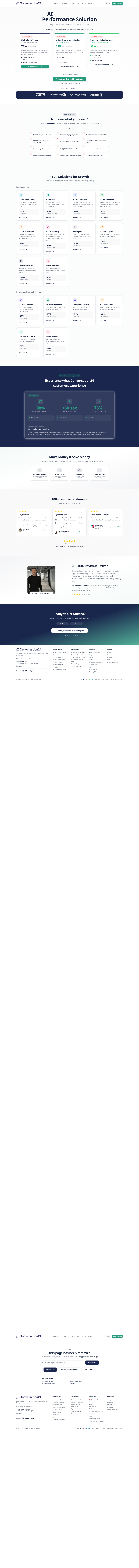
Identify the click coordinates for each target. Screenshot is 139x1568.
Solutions (55, 3)
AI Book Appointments (59, 652)
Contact (109, 657)
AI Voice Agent (57, 667)
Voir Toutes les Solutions (69, 1369)
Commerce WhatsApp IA (78, 1400)
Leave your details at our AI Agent (70, 631)
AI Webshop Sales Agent (78, 657)
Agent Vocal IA (57, 1414)
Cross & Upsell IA (58, 1412)
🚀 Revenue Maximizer (59, 669)
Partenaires (92, 1406)
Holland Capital (29, 671)
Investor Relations (112, 662)
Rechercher (92, 1362)
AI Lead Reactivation (59, 659)
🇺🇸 (86, 679)
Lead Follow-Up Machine (96, 662)
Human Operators (58, 672)
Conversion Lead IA (58, 1402)
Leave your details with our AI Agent (70, 79)
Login (108, 659)
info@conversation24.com (25, 659)
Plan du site (95, 1428)
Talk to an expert (117, 3)
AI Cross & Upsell (58, 664)
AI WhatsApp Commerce (78, 652)
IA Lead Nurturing (58, 1409)
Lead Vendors (93, 664)
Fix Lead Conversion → (34, 66)
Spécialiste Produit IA (77, 1402)
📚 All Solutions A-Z (94, 652)
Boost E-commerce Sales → (68, 66)
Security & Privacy (94, 672)
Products (64, 3)
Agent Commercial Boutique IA (76, 1405)
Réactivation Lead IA (59, 1407)
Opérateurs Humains (59, 1419)
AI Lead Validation (58, 657)
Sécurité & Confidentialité (96, 1421)
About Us (110, 652)
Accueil (48, 1369)
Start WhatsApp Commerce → (102, 64)
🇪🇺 (83, 679)
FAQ (90, 667)
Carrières (110, 1402)
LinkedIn (20, 666)
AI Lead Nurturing (58, 662)
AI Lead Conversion (58, 655)
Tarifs (90, 1409)
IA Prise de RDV (57, 1400)
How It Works (93, 669)
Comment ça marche (95, 1418)
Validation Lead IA (58, 1404)
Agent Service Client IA (77, 1409)
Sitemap (97, 679)
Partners (90, 3)
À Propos (109, 1400)
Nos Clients (89, 1369)
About (78, 3)
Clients (73, 3)
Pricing (84, 3)
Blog (90, 655)
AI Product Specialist (77, 655)
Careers (109, 655)
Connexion (110, 1407)
